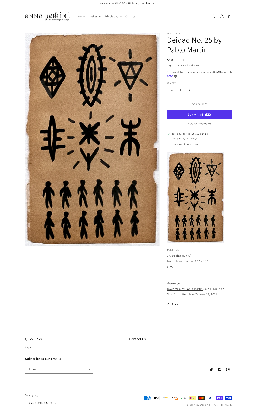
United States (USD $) (40, 402)
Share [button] (174, 304)
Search (29, 347)
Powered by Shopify (223, 405)
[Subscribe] (88, 369)
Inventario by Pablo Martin (185, 289)
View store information (185, 144)
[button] (94, 16)
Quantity (171, 83)
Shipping (172, 65)
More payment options (199, 123)
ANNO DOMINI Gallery (203, 405)
